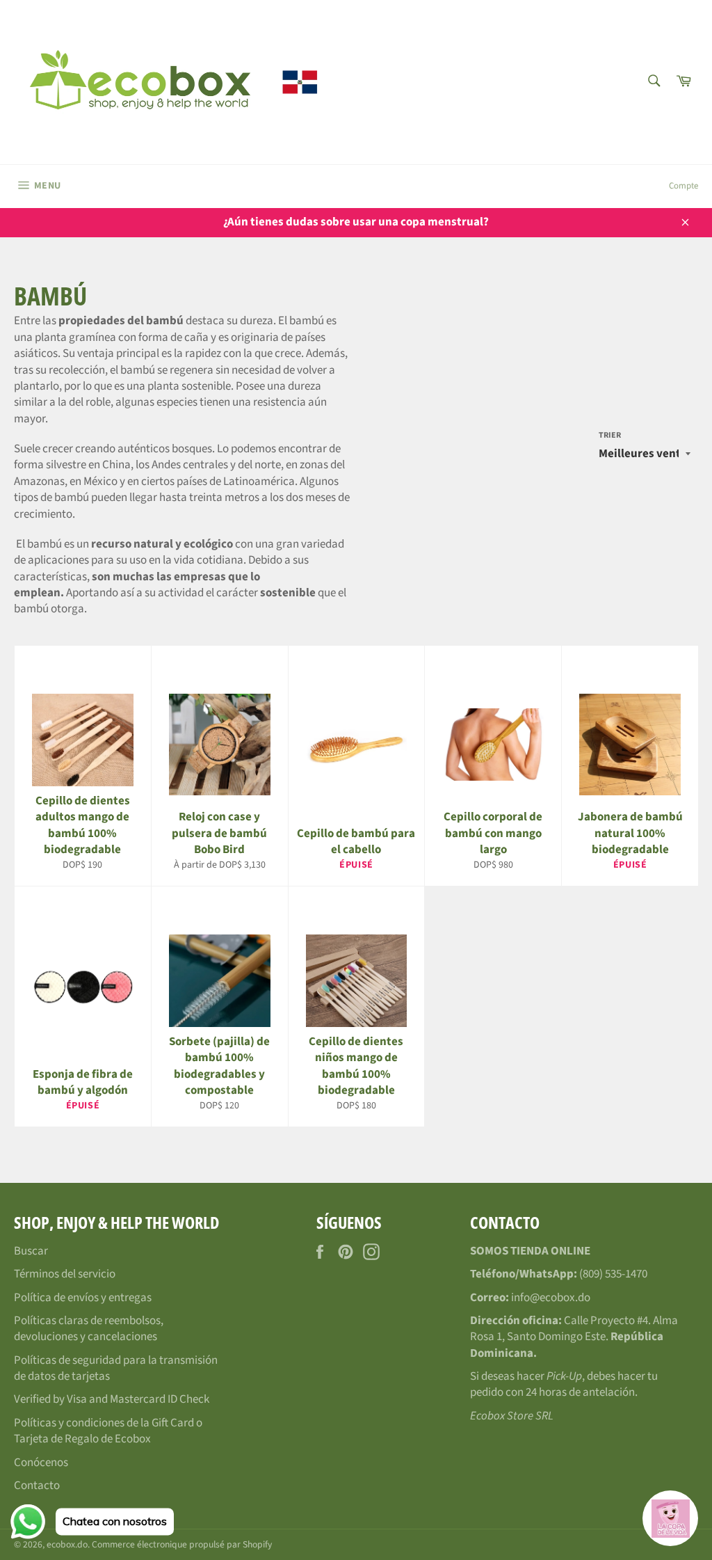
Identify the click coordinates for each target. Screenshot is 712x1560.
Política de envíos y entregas (83, 1297)
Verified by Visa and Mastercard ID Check (111, 1399)
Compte (683, 186)
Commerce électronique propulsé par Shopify (182, 1544)
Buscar (31, 1251)
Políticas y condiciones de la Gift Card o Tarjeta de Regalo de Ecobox (108, 1431)
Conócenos (41, 1462)
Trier (610, 435)
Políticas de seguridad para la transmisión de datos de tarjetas (116, 1368)
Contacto (37, 1485)
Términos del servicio (64, 1274)
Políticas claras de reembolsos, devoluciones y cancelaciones (88, 1328)
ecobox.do (67, 1544)
